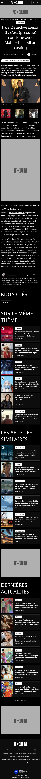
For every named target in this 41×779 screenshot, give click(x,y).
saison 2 (23, 250)
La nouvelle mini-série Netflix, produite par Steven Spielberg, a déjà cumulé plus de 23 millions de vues (26, 504)
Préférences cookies (24, 763)
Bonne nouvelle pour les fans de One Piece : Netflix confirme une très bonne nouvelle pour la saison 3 (27, 351)
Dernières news (10, 19)
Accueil (3, 19)
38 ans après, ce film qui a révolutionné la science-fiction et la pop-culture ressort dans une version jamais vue (26, 606)
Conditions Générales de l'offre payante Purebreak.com (15, 759)
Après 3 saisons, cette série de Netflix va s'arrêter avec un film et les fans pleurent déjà (26, 417)
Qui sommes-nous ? (29, 750)
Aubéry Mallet (12, 275)
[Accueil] (17, 2)
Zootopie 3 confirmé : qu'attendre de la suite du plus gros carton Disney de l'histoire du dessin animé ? (27, 656)
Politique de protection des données (19, 756)
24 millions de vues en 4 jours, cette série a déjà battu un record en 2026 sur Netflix (26, 486)
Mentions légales (7, 753)
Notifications (35, 759)
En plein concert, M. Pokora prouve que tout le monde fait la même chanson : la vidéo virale (26, 640)
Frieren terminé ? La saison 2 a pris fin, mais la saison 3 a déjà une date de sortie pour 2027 (27, 384)
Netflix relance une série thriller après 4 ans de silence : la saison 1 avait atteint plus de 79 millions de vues (26, 537)
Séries (17, 19)
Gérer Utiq (14, 763)
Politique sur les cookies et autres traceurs (25, 753)
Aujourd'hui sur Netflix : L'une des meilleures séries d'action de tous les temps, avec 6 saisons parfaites (26, 454)
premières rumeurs (16, 213)
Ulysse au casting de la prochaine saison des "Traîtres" (24, 397)
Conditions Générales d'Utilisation (14, 750)
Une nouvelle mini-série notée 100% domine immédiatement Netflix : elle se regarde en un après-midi (26, 521)
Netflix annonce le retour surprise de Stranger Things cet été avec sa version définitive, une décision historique (27, 471)
